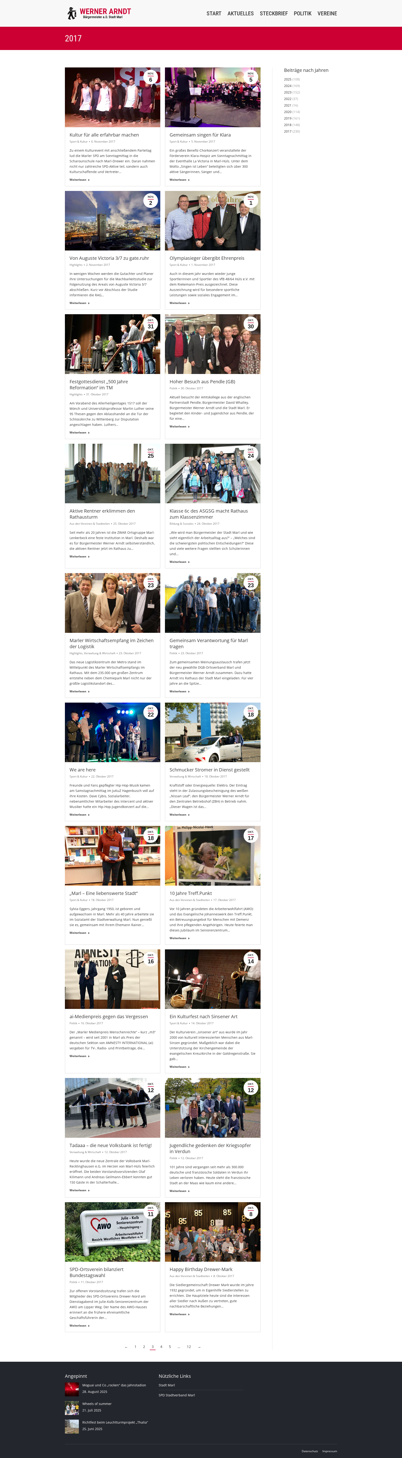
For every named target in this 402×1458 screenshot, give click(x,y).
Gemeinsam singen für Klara (200, 135)
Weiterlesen (78, 180)
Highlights (76, 265)
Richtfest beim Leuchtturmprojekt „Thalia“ (115, 1422)
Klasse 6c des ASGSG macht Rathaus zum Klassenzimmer (209, 514)
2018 (287, 125)
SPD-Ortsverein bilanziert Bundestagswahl (97, 1272)
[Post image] (72, 1389)
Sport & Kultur (79, 141)
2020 (287, 112)
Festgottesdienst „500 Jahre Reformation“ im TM (99, 384)
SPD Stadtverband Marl (177, 1395)
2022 (287, 99)
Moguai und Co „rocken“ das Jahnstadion (114, 1385)
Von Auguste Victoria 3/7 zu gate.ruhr (109, 258)
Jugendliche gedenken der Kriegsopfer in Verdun (210, 1148)
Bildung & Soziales (182, 524)
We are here (83, 770)
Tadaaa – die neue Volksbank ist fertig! (111, 1145)
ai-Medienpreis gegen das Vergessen (109, 1016)
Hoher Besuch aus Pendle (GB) (202, 381)
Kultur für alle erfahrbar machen (104, 135)
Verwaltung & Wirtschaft (99, 653)
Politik (173, 388)
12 (189, 1346)
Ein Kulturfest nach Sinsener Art (204, 1016)
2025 (287, 79)
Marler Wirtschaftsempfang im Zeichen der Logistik (112, 643)
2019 (287, 118)
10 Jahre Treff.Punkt (191, 893)
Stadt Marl (167, 1385)
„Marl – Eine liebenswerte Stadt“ (104, 893)
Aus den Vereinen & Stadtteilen (90, 524)
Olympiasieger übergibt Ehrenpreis (207, 258)
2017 (287, 131)
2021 (287, 105)
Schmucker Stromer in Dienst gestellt (210, 770)
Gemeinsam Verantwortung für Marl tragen (209, 643)
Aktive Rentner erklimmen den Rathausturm (102, 514)
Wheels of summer (97, 1403)
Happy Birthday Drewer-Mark (201, 1269)
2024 (287, 85)
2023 (287, 92)
